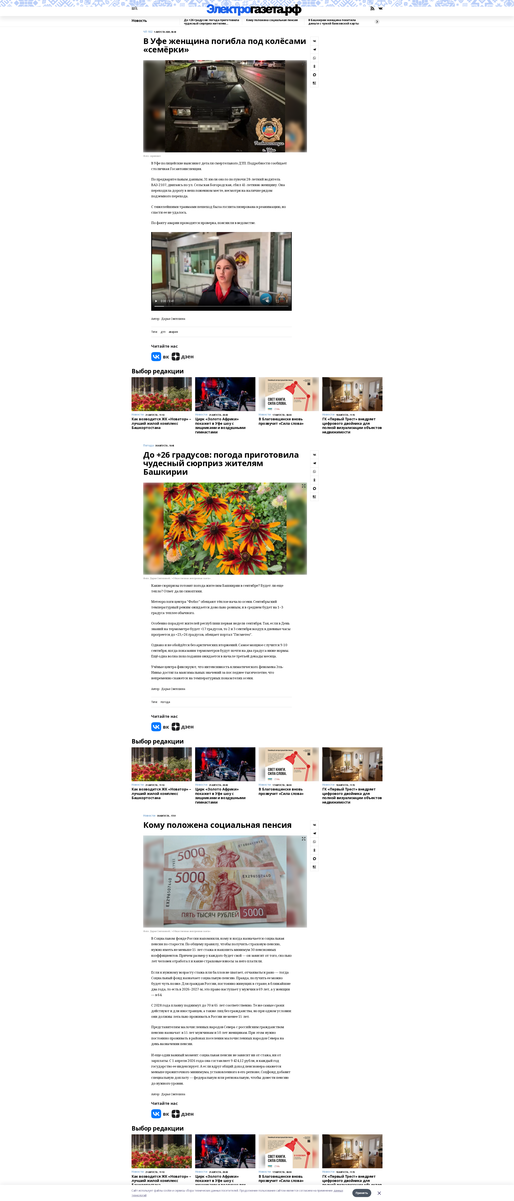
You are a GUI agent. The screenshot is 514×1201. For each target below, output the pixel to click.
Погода (148, 445)
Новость (139, 20)
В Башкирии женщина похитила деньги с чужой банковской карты (333, 21)
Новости (149, 815)
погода (165, 702)
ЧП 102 (147, 32)
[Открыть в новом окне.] (160, 356)
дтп (163, 332)
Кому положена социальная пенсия (272, 20)
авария (173, 332)
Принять (362, 1193)
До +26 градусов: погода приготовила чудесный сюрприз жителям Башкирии (211, 21)
